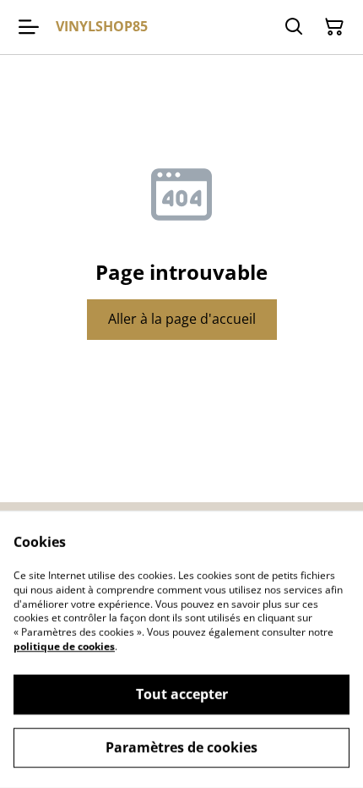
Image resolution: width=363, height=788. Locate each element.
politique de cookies (64, 646)
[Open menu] (28, 27)
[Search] (294, 27)
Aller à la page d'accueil (182, 318)
